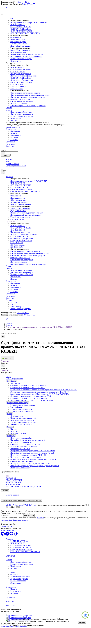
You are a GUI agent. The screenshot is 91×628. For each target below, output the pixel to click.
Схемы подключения (14, 379)
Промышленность (17, 40)
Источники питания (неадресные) (24, 76)
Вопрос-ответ (15, 583)
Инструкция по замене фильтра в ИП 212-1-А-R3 (30, 464)
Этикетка (14, 431)
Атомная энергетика (18, 44)
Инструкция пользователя (21, 442)
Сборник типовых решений (21, 461)
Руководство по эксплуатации (17, 403)
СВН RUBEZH (16, 84)
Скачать (9, 110)
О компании (11, 129)
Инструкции (11, 436)
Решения (9, 18)
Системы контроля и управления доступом (27, 97)
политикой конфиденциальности (14, 520)
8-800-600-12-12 (23, 2)
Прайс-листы (15, 118)
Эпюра (8, 377)
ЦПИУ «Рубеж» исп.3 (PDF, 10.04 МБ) (21, 505)
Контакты (14, 140)
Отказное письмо (17, 416)
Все (7, 476)
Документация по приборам (21, 114)
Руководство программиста (21, 411)
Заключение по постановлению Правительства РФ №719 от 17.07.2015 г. (39, 394)
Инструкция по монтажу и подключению (27, 457)
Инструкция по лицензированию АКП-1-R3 (28, 455)
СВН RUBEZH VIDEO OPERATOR (25, 33)
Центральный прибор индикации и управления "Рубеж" (21, 500)
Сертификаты (11, 381)
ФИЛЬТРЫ (9, 359)
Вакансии (14, 138)
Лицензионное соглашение (21, 425)
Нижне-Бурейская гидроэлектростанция (26, 54)
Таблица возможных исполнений (24, 422)
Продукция (10, 556)
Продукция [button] (10, 221)
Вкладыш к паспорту (18, 433)
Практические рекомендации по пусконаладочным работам (34, 466)
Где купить (10, 144)
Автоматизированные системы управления (28, 106)
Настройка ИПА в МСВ (20, 449)
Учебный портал (12, 164)
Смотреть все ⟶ (17, 61)
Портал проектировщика (16, 166)
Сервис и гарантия (18, 581)
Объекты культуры (18, 42)
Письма (13, 121)
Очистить (5, 361)
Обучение (14, 574)
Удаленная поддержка (19, 579)
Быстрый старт (16, 407)
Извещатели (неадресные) (20, 74)
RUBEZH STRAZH (14, 482)
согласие (40, 518)
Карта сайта (10, 605)
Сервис (9, 108)
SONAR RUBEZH (13, 484)
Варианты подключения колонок (23, 446)
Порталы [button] (9, 300)
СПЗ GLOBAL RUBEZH (20, 27)
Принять (82, 622)
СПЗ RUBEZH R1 (17, 72)
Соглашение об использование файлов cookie (25, 625)
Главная (9, 323)
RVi (7, 162)
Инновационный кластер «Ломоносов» (26, 57)
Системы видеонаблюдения (21, 101)
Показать (5, 491)
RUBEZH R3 (11, 478)
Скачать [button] (9, 268)
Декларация (15, 383)
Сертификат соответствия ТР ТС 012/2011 (27, 388)
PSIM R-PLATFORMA (19, 541)
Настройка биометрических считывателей (27, 440)
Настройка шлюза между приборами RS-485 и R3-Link (32, 451)
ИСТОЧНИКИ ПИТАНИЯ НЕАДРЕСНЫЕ (23, 486)
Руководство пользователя (21, 409)
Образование (15, 37)
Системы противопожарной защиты (25, 93)
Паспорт (10, 427)
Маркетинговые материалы (21, 116)
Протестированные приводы (22, 420)
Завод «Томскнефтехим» (20, 50)
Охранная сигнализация (20, 99)
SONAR (9, 159)
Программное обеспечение (21, 112)
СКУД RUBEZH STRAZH (21, 31)
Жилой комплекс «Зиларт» (21, 59)
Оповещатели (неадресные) (21, 80)
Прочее (9, 414)
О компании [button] (11, 281)
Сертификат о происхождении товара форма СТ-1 (30, 396)
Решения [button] (9, 177)
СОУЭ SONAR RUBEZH (20, 29)
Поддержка (10, 142)
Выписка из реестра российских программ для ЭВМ (31, 400)
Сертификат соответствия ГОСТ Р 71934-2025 (29, 398)
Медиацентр (15, 135)
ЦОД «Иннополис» (18, 52)
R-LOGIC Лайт (16, 89)
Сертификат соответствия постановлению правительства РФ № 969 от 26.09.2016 (39, 327)
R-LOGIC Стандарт (18, 86)
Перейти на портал (13, 127)
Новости (13, 133)
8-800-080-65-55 (28, 4)
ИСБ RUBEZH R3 (17, 25)
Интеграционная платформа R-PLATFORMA (28, 23)
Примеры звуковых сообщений (23, 418)
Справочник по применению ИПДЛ (25, 444)
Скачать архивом (12, 495)
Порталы (5, 155)
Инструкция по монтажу (20, 468)
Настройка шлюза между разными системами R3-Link (32, 453)
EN (7, 8)
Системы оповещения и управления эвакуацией (30, 95)
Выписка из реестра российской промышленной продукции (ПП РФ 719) (40, 392)
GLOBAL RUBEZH (14, 480)
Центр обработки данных (20, 46)
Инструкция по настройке (21, 438)
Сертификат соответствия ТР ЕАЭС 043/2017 (28, 386)
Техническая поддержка (20, 577)
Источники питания (18, 103)
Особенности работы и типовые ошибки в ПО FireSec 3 (33, 459)
